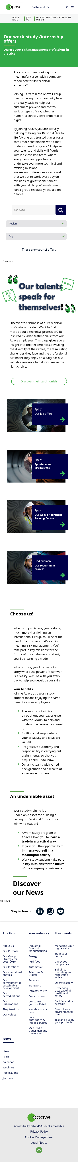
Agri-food (34, 961)
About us (8, 945)
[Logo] (14, 11)
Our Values (9, 1014)
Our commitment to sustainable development (12, 984)
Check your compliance (62, 963)
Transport (35, 985)
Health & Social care (38, 1011)
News (7, 1039)
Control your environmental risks (64, 1011)
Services (34, 980)
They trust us (11, 1009)
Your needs (63, 933)
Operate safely (64, 982)
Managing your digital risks (64, 947)
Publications (10, 1072)
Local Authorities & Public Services (38, 1020)
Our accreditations (11, 995)
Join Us (28, 18)
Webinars (8, 1067)
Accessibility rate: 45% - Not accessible (39, 1126)
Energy (33, 956)
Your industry (39, 933)
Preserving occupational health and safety (63, 992)
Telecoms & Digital (36, 973)
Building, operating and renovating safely (63, 973)
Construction (37, 996)
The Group (11, 933)
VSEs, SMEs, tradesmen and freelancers (38, 1030)
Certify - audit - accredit (64, 1003)
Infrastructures (38, 991)
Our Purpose (11, 951)
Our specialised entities (12, 973)
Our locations (11, 967)
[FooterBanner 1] (39, 1120)
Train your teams (61, 955)
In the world (39, 7)
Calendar (8, 1062)
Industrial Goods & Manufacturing (38, 948)
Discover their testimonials (39, 381)
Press (6, 1056)
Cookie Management (39, 1137)
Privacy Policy (39, 1132)
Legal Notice (39, 1143)
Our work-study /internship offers (53, 18)
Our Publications (10, 1003)
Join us (8, 1078)
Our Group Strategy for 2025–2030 (10, 959)
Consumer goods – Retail (37, 1003)
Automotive (36, 967)
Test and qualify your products (64, 1021)
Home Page (15, 18)
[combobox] (34, 210)
